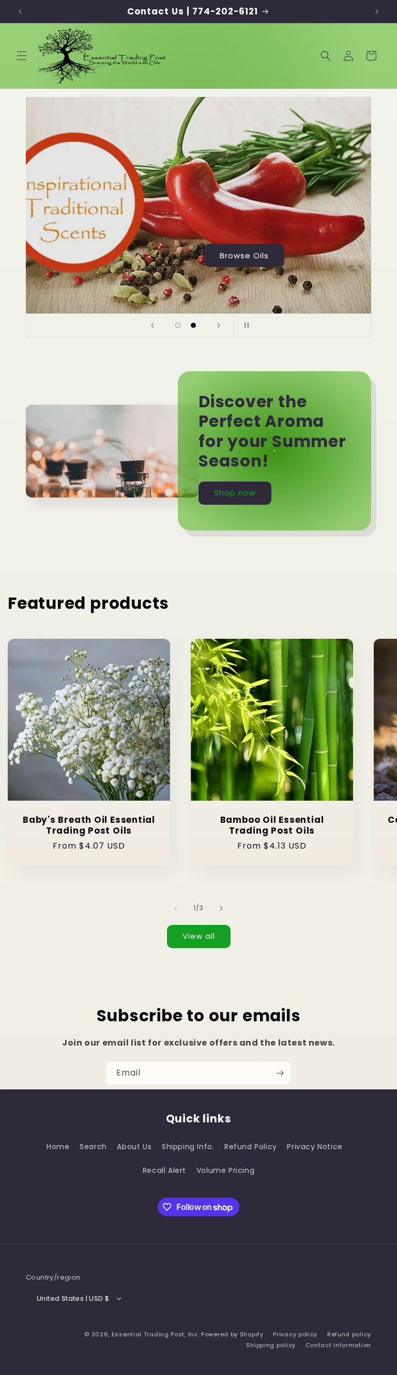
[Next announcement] (376, 11)
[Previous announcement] (20, 11)
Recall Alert (164, 1170)
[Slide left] (175, 908)
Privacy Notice (314, 1146)
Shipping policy (271, 1345)
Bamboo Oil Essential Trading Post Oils (272, 825)
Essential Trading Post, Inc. (156, 1334)
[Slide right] (221, 908)
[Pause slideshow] (244, 325)
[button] (21, 55)
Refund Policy (250, 1146)
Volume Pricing (225, 1170)
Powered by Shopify (232, 1334)
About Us (134, 1146)
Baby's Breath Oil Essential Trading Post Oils (89, 825)
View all (198, 936)
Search (93, 1146)
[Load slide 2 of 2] (193, 325)
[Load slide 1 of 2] (178, 325)
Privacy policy (295, 1334)
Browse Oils (244, 255)
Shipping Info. (188, 1146)
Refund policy (349, 1334)
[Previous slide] (152, 325)
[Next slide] (218, 325)
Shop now (235, 492)
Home (58, 1146)
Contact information (338, 1345)
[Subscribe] (279, 1073)
